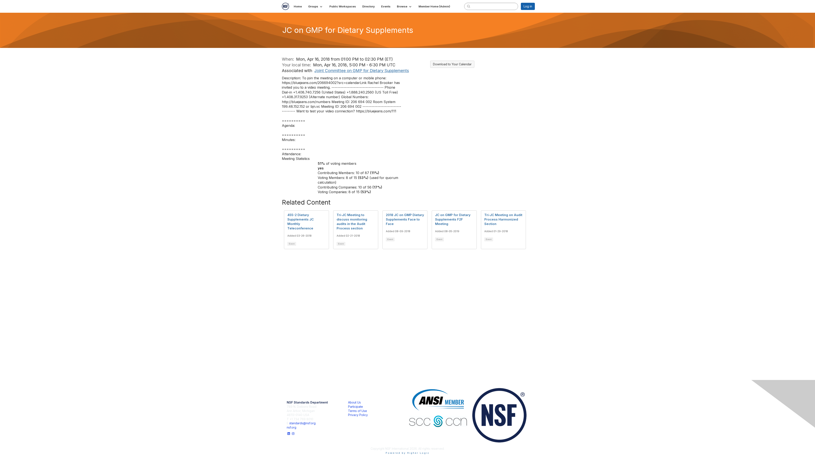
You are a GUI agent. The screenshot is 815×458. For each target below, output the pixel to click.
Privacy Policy (358, 415)
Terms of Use (357, 411)
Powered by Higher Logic (408, 452)
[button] (315, 6)
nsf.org (291, 427)
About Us (354, 402)
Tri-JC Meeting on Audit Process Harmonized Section (503, 219)
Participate (355, 406)
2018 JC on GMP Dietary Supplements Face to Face (405, 219)
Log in (528, 6)
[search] (468, 6)
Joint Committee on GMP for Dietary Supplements (361, 70)
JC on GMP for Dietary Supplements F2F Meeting (453, 219)
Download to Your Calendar (452, 64)
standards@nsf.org (302, 423)
